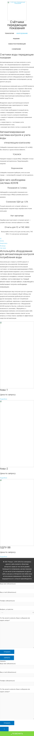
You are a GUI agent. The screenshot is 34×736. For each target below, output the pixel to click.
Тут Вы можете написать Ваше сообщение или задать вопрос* (15, 619)
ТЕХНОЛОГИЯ (9, 33)
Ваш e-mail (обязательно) (8, 592)
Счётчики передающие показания (17, 25)
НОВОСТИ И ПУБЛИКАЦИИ (17, 44)
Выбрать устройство (6, 609)
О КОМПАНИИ (16, 49)
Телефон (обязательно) (7, 601)
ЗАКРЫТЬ (7, 657)
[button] (1, 238)
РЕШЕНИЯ (16, 38)
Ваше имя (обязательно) (8, 584)
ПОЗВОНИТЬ (17, 734)
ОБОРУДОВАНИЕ (22, 33)
